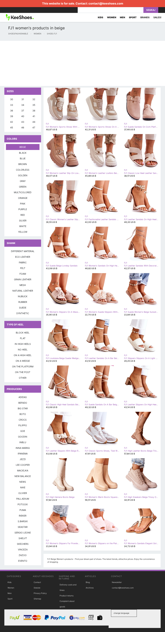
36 (11, 110)
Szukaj (150, 10)
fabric (23, 262)
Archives (90, 588)
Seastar (23, 527)
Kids (9, 582)
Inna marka (23, 448)
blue (22, 158)
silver (22, 220)
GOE (22, 431)
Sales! (157, 17)
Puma (22, 510)
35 (33, 105)
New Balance (23, 476)
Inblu (22, 442)
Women (11, 588)
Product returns (66, 595)
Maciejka (22, 470)
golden (22, 175)
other (22, 377)
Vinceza (23, 549)
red (22, 215)
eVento (22, 560)
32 (33, 99)
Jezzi (23, 459)
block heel (22, 332)
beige (22, 147)
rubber (22, 302)
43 (22, 121)
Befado (22, 402)
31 (22, 99)
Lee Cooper (23, 464)
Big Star (23, 408)
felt (22, 268)
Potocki (23, 504)
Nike (22, 487)
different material (22, 251)
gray (23, 181)
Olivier (22, 493)
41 (34, 116)
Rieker (22, 515)
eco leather (22, 256)
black (22, 152)
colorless (22, 169)
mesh (22, 285)
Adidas (23, 397)
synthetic (22, 313)
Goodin (22, 436)
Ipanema (23, 453)
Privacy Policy (40, 593)
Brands (145, 17)
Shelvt (23, 538)
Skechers (23, 543)
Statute (37, 588)
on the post (22, 372)
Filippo (22, 425)
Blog (88, 582)
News (22, 481)
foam (22, 273)
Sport (10, 598)
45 (11, 127)
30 (11, 99)
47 (33, 127)
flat (22, 338)
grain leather (22, 279)
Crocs (23, 419)
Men (10, 593)
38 (33, 110)
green (22, 186)
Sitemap (37, 598)
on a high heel (23, 355)
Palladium (22, 498)
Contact (37, 582)
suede (22, 307)
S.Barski (23, 521)
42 (11, 121)
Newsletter (117, 582)
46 (22, 127)
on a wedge (23, 360)
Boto (22, 414)
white (22, 226)
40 (22, 116)
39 (11, 116)
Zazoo (23, 555)
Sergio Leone (23, 532)
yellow (22, 231)
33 (11, 105)
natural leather (22, 290)
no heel (23, 349)
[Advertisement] (82, 63)
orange (22, 198)
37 (22, 110)
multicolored (22, 192)
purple (22, 209)
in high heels (23, 344)
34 (22, 105)
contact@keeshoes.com (105, 3)
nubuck (22, 296)
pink (22, 203)
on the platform (22, 366)
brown (22, 164)
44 (33, 121)
